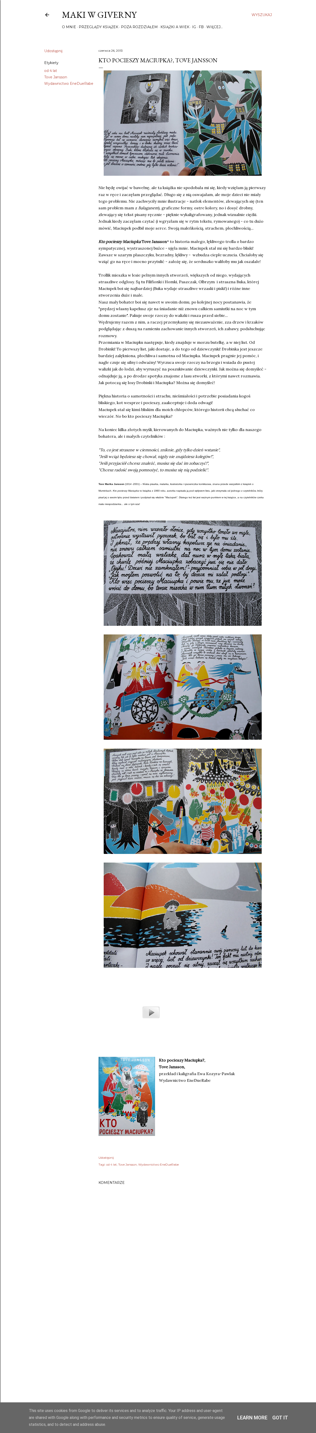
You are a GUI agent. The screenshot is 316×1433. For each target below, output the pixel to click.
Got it (280, 1418)
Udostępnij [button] (53, 51)
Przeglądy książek (98, 27)
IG (194, 27)
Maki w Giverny (99, 15)
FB (201, 27)
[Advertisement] (183, 1347)
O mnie (69, 27)
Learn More (252, 1418)
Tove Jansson (55, 77)
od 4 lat (50, 70)
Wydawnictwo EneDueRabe (68, 83)
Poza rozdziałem (139, 27)
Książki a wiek (174, 27)
